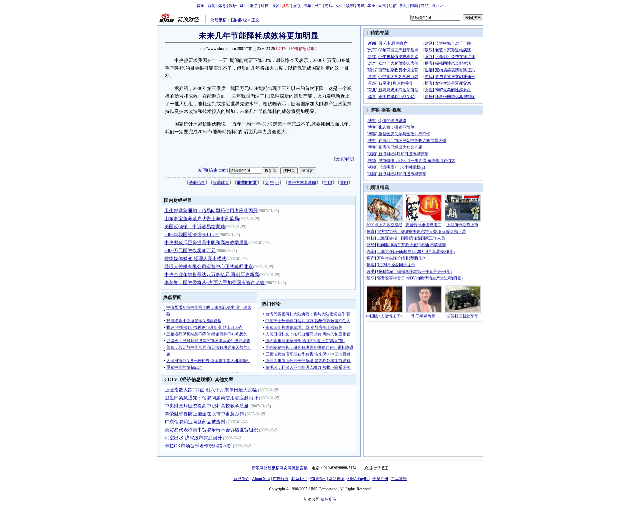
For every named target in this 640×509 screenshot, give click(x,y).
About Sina (261, 478)
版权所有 (329, 499)
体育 (222, 5)
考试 (361, 5)
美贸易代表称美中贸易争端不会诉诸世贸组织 (211, 429)
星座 (371, 5)
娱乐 (233, 5)
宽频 (297, 5)
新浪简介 (241, 478)
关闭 (344, 182)
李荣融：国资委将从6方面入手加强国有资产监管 (214, 282)
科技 (265, 5)
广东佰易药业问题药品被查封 (195, 421)
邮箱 (414, 5)
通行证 (437, 5)
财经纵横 (219, 20)
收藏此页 (221, 182)
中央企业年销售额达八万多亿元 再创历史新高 (211, 274)
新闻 (211, 5)
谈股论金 (197, 182)
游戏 (329, 5)
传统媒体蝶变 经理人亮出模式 (195, 258)
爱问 (403, 5)
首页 (201, 5)
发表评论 (344, 159)
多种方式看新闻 (302, 182)
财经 (243, 5)
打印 (328, 182)
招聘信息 (318, 478)
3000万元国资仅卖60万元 (190, 250)
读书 (350, 5)
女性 (339, 5)
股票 (254, 5)
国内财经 (239, 20)
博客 (275, 5)
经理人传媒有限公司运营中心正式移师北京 (208, 266)
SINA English (358, 478)
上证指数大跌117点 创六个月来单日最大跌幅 (211, 389)
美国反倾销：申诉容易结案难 (194, 226)
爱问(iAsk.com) (213, 170)
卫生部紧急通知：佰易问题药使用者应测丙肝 (211, 210)
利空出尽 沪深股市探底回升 (193, 437)
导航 (425, 5)
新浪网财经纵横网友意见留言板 (280, 468)
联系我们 (299, 478)
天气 (382, 5)
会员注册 (380, 478)
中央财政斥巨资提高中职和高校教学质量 (206, 242)
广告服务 (281, 478)
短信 (393, 5)
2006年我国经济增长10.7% (191, 234)
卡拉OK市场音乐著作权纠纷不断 (198, 445)
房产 (318, 5)
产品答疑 (399, 478)
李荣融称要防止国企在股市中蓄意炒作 (204, 413)
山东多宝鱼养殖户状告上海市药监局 (201, 218)
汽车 (307, 5)
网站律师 (337, 478)
